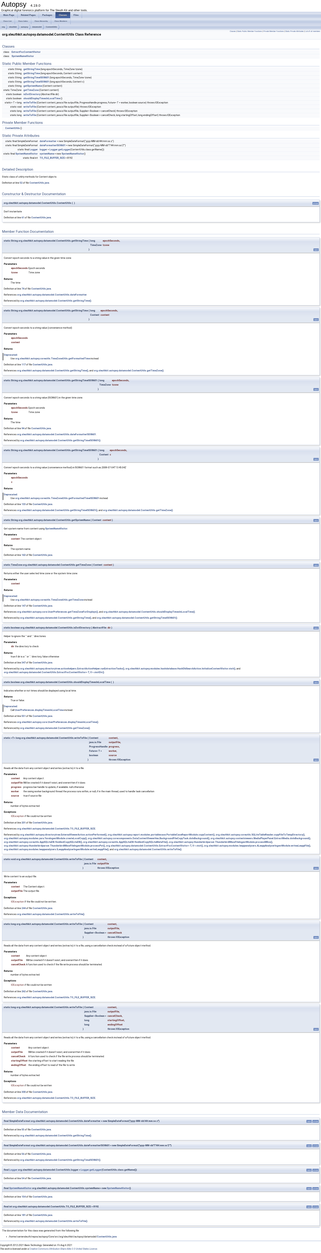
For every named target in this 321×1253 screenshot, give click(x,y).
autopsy (24, 27)
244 (24, 908)
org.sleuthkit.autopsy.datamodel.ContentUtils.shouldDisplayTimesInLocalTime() (149, 611)
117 (24, 364)
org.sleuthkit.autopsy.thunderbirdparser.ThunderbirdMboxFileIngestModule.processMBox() (220, 842)
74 (23, 288)
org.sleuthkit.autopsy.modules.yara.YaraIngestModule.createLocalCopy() (45, 838)
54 (23, 1178)
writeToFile (29, 102)
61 (23, 217)
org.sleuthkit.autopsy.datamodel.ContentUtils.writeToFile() (148, 849)
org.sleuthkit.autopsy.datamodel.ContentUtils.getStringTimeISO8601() (60, 440)
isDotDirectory (31, 94)
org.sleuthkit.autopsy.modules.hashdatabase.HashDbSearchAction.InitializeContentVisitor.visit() (180, 668)
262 (24, 991)
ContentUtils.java (39, 182)
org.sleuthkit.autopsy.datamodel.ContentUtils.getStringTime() (55, 300)
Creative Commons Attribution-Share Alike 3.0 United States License (63, 1248)
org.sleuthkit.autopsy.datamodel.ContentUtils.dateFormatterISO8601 (56, 434)
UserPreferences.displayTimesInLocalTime (39, 710)
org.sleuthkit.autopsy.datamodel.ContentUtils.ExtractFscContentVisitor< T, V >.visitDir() (54, 672)
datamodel (37, 27)
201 (24, 822)
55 (23, 1129)
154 (24, 1196)
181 (24, 1215)
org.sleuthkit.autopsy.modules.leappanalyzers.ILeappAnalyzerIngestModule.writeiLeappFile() (56, 849)
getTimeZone (31, 90)
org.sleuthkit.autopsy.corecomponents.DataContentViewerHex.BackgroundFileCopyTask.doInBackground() (148, 838)
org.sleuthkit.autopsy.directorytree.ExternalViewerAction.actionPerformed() (63, 834)
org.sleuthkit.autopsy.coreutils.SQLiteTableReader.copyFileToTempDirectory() (260, 834)
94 (23, 428)
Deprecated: (11, 355)
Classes (233, 31)
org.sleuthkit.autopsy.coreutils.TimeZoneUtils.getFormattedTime (52, 358)
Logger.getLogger (59, 149)
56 (23, 1154)
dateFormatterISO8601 (53, 145)
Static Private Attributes (294, 31)
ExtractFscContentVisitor (26, 52)
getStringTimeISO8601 (36, 77)
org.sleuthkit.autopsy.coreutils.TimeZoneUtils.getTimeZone (49, 599)
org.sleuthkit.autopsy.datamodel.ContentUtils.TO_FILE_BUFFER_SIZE (56, 828)
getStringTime (31, 69)
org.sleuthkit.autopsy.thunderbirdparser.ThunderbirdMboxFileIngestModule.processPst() (54, 845)
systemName (47, 153)
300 (24, 1092)
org (3, 27)
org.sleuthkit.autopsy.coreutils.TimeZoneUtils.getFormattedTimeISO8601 (57, 498)
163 (24, 555)
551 (24, 716)
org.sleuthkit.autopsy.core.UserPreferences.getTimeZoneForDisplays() (57, 611)
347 (24, 662)
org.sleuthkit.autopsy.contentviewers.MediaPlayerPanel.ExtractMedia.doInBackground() (260, 838)
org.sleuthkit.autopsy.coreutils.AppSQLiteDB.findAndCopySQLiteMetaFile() (125, 842)
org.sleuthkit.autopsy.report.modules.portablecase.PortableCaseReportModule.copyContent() (161, 834)
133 (24, 504)
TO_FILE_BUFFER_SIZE (52, 158)
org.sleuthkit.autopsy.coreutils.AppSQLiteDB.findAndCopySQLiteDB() (43, 842)
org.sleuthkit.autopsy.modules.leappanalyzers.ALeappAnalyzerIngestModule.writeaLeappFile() (257, 845)
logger (43, 149)
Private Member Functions (273, 31)
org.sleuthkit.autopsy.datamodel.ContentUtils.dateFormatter (52, 294)
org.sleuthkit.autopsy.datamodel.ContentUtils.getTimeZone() (129, 370)
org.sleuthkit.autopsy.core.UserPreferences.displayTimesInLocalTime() (57, 722)
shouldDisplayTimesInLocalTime (41, 98)
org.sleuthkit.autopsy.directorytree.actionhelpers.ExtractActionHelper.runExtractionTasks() (72, 668)
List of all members (312, 31)
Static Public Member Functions (249, 31)
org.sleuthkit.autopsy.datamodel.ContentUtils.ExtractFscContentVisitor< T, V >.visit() (154, 845)
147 (24, 605)
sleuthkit (13, 27)
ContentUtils (51, 27)
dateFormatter (48, 141)
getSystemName (32, 86)
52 (21, 182)
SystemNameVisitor (23, 56)
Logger (34, 149)
